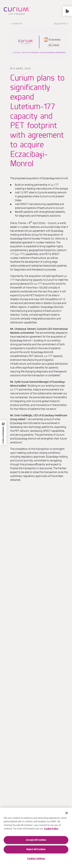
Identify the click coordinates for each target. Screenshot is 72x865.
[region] (36, 836)
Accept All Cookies (36, 839)
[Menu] (67, 11)
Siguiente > (61, 23)
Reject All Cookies (36, 849)
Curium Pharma (17, 11)
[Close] (67, 813)
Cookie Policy (51, 828)
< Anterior (16, 23)
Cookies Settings (36, 858)
